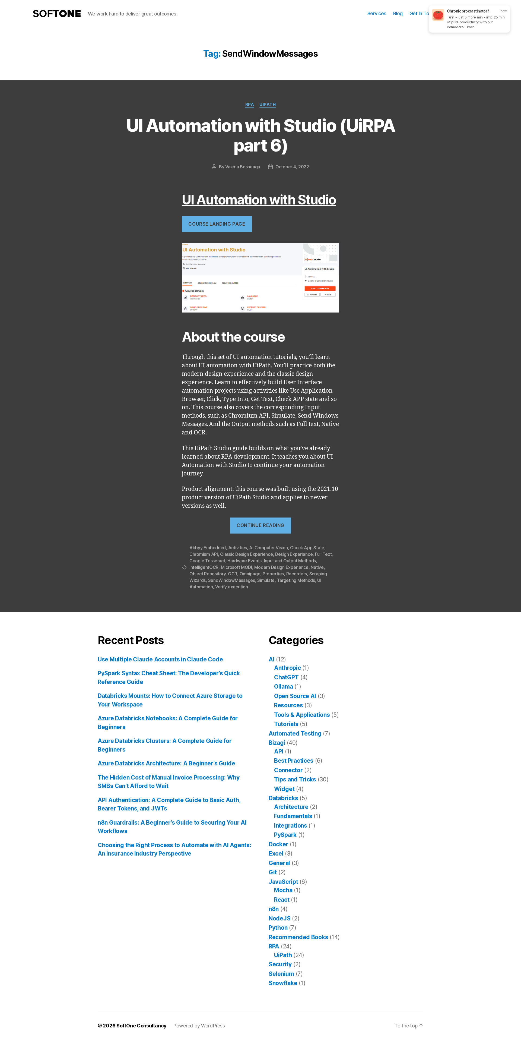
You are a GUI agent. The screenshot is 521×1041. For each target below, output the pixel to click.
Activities (237, 547)
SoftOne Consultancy (141, 1026)
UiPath (267, 104)
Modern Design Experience (281, 567)
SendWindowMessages (231, 580)
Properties (273, 573)
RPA (249, 104)
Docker (278, 844)
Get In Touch (423, 13)
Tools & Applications (302, 714)
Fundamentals (293, 816)
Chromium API (203, 554)
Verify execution (231, 586)
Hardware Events (244, 560)
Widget (284, 789)
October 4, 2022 (292, 166)
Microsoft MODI (236, 567)
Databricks (283, 798)
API (278, 751)
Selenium (281, 973)
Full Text (323, 554)
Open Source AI (295, 696)
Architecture (291, 806)
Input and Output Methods (290, 560)
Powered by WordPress (199, 1026)
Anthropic (287, 667)
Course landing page (216, 224)
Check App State (307, 547)
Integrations (290, 825)
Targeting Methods (296, 580)
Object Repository (207, 573)
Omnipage (250, 573)
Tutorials (286, 724)
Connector (288, 770)
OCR (232, 573)
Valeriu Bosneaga (242, 166)
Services (376, 13)
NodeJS (279, 918)
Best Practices (293, 760)
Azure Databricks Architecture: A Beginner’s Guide (166, 763)
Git (273, 872)
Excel (276, 853)
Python (278, 927)
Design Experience (294, 554)
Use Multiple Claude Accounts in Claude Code (160, 659)
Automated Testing (295, 733)
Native (317, 567)
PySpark (285, 834)
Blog (398, 13)
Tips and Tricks (295, 779)
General (279, 863)
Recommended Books (298, 937)
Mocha (283, 890)
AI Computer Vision (268, 547)
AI (271, 659)
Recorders (296, 573)
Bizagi (277, 742)
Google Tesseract (207, 560)
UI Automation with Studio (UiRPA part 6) (260, 135)
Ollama (283, 686)
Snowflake (283, 983)
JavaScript (283, 881)
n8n (274, 909)
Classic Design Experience (246, 554)
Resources (288, 705)
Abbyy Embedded (207, 547)
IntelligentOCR (203, 567)
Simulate (266, 580)
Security (280, 964)
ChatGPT (286, 677)
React (282, 899)
